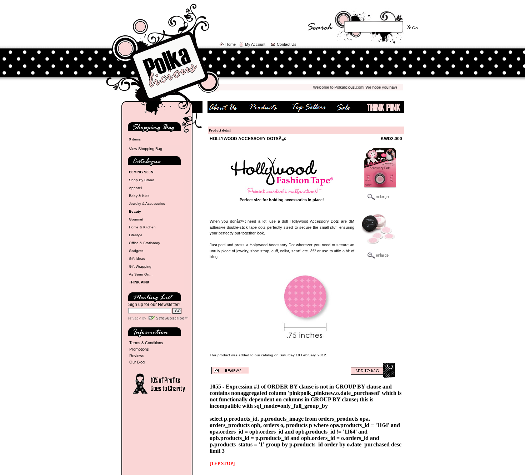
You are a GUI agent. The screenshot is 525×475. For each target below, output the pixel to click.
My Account (255, 44)
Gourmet (136, 219)
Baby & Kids (139, 196)
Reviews (136, 355)
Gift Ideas (137, 259)
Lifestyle (135, 235)
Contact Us (286, 44)
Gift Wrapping (140, 266)
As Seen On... (140, 274)
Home (230, 44)
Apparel (135, 188)
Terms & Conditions (146, 343)
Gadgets (136, 251)
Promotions (139, 349)
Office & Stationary (144, 243)
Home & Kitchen (142, 227)
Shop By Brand (141, 180)
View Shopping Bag (145, 149)
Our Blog (137, 362)
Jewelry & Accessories (147, 204)
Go (415, 28)
